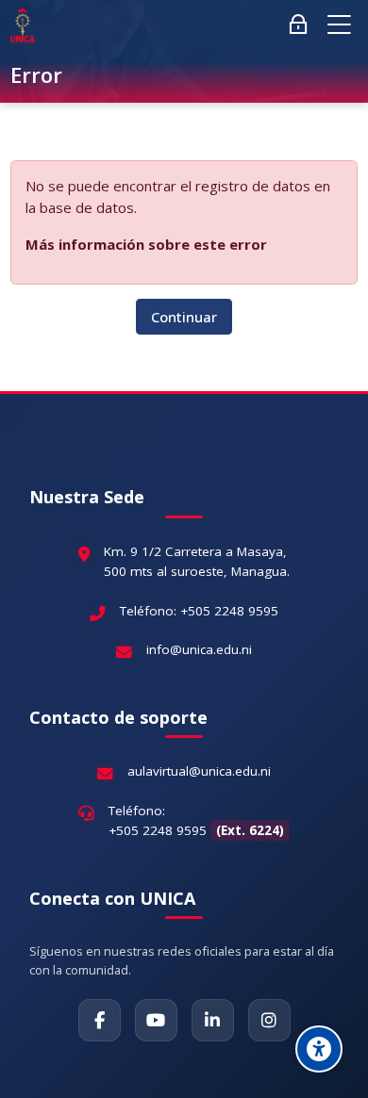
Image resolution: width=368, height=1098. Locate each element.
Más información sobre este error (146, 244)
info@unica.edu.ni (199, 649)
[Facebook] (99, 1020)
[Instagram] (269, 1020)
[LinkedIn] (213, 1020)
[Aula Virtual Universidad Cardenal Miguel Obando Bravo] (22, 25)
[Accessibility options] (319, 1049)
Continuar (184, 316)
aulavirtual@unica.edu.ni (199, 770)
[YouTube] (156, 1020)
